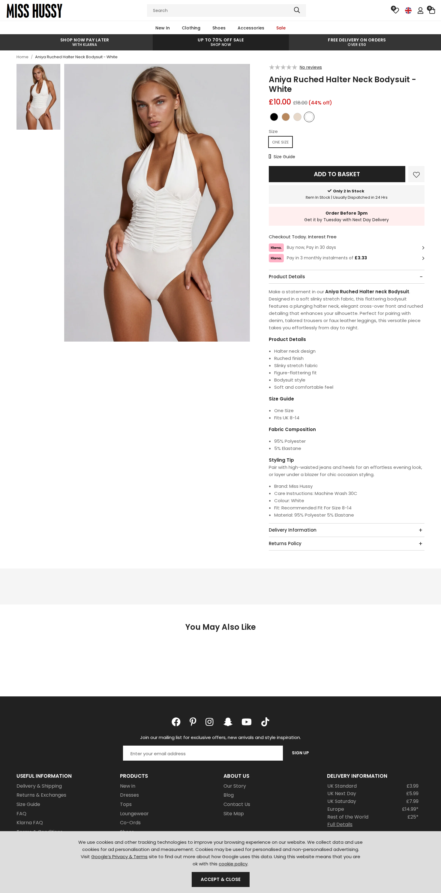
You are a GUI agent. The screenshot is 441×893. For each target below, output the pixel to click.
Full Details (339, 824)
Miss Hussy (34, 10)
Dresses (129, 795)
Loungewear (134, 813)
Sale (281, 28)
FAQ (21, 813)
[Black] (274, 118)
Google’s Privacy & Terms (119, 856)
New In (162, 28)
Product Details (287, 276)
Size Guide (28, 804)
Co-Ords (130, 822)
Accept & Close (221, 879)
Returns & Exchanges (41, 795)
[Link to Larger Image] (157, 203)
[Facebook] (176, 721)
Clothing (191, 28)
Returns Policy (285, 543)
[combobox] (226, 10)
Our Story (235, 786)
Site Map (234, 813)
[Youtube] (247, 721)
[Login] (420, 10)
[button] (432, 10)
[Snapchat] (228, 721)
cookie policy (233, 864)
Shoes (219, 28)
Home (22, 57)
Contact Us (237, 804)
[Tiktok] (265, 721)
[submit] (297, 10)
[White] (309, 118)
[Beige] (297, 118)
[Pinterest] (193, 721)
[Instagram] (210, 721)
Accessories (251, 28)
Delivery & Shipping (39, 786)
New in (127, 786)
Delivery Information (292, 530)
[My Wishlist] (395, 10)
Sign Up (300, 753)
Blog (229, 795)
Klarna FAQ (29, 822)
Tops (126, 804)
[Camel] (286, 118)
